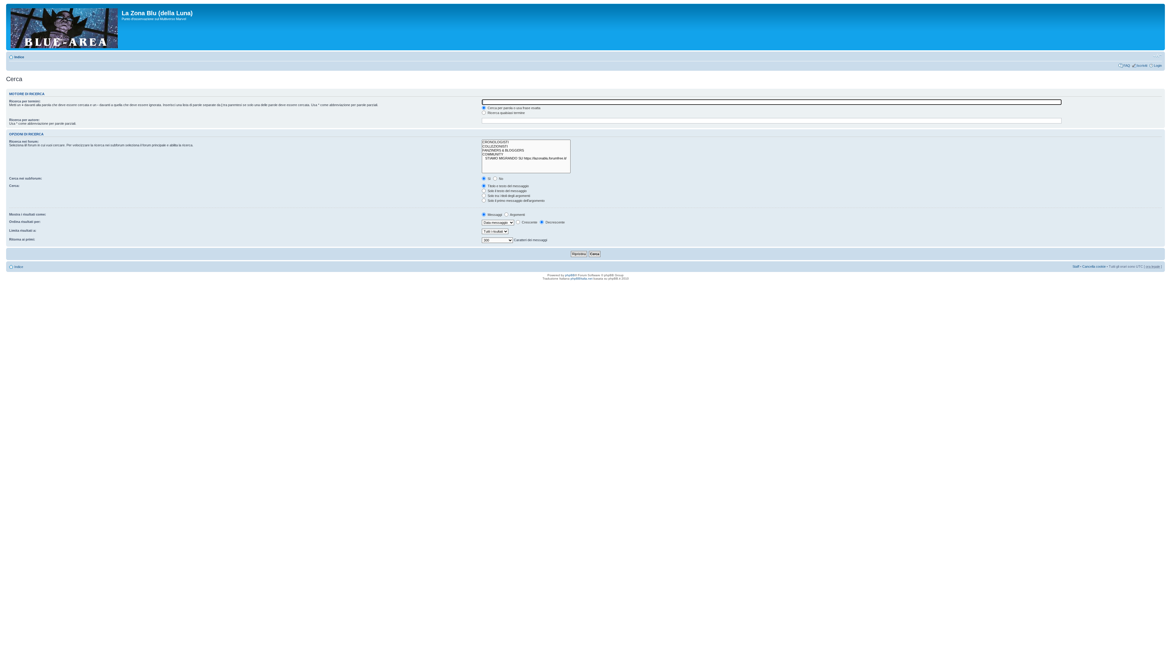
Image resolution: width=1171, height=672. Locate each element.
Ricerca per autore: (24, 120)
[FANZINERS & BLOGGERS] (526, 150)
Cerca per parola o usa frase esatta (513, 108)
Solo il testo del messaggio (507, 191)
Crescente (529, 222)
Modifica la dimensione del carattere (1157, 56)
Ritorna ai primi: (22, 239)
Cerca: (14, 186)
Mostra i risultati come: (27, 214)
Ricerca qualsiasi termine (506, 113)
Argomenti (517, 214)
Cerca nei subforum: (25, 178)
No (500, 179)
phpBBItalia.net (582, 278)
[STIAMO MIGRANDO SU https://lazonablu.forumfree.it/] (526, 158)
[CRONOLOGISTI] (526, 142)
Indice (19, 57)
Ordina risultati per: (25, 221)
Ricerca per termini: (25, 101)
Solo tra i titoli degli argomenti (508, 196)
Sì (489, 179)
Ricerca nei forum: (24, 141)
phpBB (570, 275)
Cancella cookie (1094, 266)
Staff (1076, 266)
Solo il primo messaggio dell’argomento (516, 200)
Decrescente (555, 222)
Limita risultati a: (22, 230)
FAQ (1126, 65)
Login (1158, 65)
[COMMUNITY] (526, 154)
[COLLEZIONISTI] (526, 146)
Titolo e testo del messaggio (508, 186)
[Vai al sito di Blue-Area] (65, 27)
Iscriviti (1142, 65)
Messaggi (494, 214)
